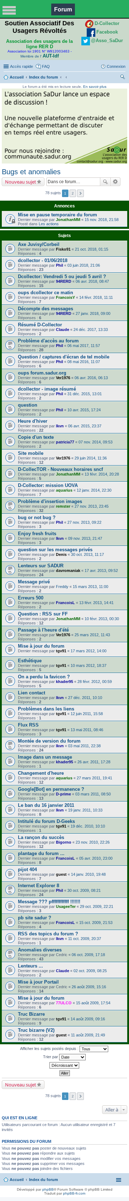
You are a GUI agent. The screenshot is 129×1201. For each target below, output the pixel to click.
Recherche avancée (115, 181)
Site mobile (30, 453)
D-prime (63, 794)
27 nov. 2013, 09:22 (84, 522)
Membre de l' (39, 56)
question (27, 405)
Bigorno (63, 842)
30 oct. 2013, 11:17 (87, 554)
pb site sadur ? (34, 917)
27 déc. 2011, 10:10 (85, 697)
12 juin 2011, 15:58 (87, 714)
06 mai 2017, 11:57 (83, 345)
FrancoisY (65, 297)
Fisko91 (63, 249)
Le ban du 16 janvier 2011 (46, 805)
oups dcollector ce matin (45, 292)
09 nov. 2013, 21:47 (85, 538)
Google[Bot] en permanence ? (51, 789)
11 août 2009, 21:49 (88, 1035)
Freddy (62, 586)
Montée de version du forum (49, 741)
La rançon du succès (41, 837)
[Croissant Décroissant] (64, 1065)
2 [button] (73, 193)
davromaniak (68, 570)
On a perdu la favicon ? (44, 676)
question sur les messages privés (55, 549)
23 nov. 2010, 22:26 (93, 842)
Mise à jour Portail (38, 982)
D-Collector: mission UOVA (48, 485)
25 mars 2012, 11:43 (92, 635)
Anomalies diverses (40, 950)
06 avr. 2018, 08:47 (92, 281)
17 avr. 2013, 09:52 (101, 570)
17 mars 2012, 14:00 (88, 651)
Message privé (34, 581)
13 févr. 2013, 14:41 (96, 602)
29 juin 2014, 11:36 (91, 458)
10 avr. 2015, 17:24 (84, 410)
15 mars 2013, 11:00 (90, 586)
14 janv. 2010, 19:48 (88, 874)
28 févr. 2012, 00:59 (94, 681)
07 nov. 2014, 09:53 (95, 442)
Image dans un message (45, 757)
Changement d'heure (41, 773)
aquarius (64, 490)
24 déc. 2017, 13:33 (90, 329)
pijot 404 (27, 869)
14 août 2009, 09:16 (88, 1019)
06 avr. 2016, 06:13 (91, 378)
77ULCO (64, 1003)
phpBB (48, 1189)
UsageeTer (66, 906)
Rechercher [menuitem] (122, 78)
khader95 (64, 681)
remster (63, 506)
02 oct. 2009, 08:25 (90, 971)
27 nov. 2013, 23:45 (92, 506)
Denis (61, 554)
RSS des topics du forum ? (48, 933)
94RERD (63, 281)
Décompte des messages (45, 308)
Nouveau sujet (20, 182)
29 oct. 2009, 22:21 (96, 906)
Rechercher (105, 181)
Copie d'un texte (36, 437)
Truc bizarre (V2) (36, 1030)
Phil (59, 265)
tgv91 (61, 651)
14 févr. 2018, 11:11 (96, 297)
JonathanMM (68, 219)
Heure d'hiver (32, 421)
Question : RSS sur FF (43, 614)
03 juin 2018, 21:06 (83, 265)
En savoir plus (94, 87)
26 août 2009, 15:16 (89, 987)
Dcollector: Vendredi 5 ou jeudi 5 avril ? (62, 276)
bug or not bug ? (37, 517)
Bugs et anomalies (31, 172)
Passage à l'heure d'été (43, 630)
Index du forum (43, 77)
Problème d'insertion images (50, 501)
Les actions (49, 224)
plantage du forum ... (41, 853)
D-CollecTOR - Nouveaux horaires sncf (60, 469)
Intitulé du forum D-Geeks (46, 821)
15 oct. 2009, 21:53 (96, 922)
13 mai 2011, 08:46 (87, 730)
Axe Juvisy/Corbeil (38, 244)
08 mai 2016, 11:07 (83, 362)
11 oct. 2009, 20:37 (84, 938)
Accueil (17, 77)
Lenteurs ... (30, 966)
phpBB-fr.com (74, 1193)
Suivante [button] (80, 193)
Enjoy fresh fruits (37, 533)
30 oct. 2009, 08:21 (84, 890)
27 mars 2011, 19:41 (94, 778)
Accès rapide (21, 66)
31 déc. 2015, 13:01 (84, 394)
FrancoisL (65, 602)
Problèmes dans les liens (46, 709)
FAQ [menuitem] (46, 66)
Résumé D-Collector (40, 324)
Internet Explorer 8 (38, 885)
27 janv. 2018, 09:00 (93, 313)
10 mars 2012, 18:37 (88, 665)
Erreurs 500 (30, 597)
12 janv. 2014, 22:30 (94, 490)
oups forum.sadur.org (42, 373)
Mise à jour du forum (41, 646)
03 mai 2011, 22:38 (84, 746)
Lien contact (31, 692)
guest (61, 874)
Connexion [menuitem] (116, 66)
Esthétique (30, 660)
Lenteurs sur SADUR (40, 565)
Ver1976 (63, 378)
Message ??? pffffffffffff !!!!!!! (49, 901)
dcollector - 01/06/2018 (42, 260)
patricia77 (65, 442)
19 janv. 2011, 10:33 (85, 810)
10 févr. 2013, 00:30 (102, 619)
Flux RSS (28, 725)
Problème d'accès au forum (48, 340)
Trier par (51, 1056)
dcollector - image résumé (47, 389)
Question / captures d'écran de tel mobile (63, 357)
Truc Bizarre (31, 1014)
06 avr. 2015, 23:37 (84, 426)
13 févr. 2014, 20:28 (102, 474)
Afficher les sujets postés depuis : (50, 1048)
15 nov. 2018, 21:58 (102, 219)
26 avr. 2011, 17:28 (93, 762)
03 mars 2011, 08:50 (93, 794)
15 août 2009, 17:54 (93, 1003)
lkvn (60, 426)
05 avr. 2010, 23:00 (96, 858)
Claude (62, 329)
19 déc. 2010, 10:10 (88, 826)
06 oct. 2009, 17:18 (88, 955)
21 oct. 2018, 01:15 (91, 249)
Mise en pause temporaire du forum (57, 214)
